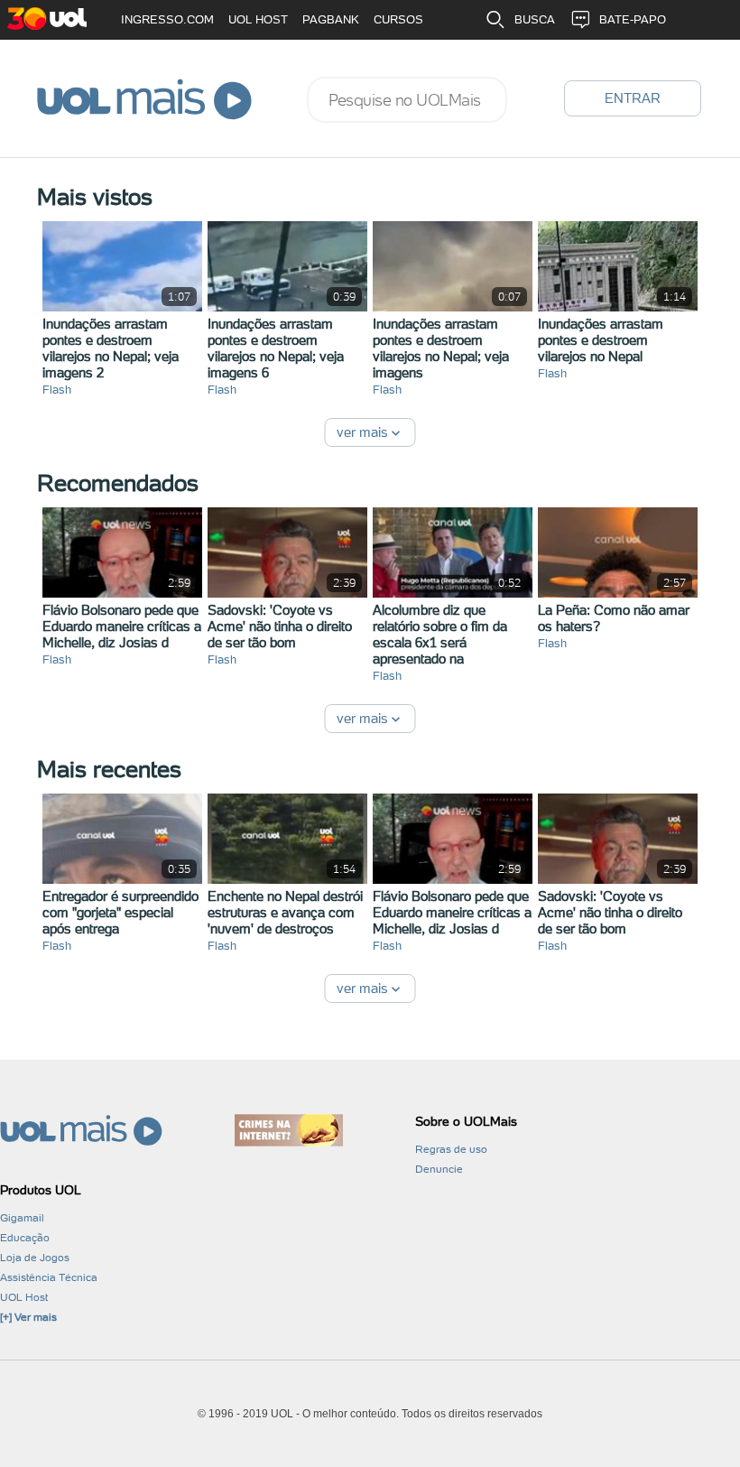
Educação (25, 1237)
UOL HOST (258, 19)
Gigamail (22, 1218)
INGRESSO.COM (167, 19)
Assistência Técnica (48, 1277)
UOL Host (24, 1297)
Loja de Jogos (34, 1257)
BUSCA (534, 19)
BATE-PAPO (632, 19)
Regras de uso (451, 1149)
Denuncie (439, 1169)
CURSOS (398, 19)
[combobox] (407, 100)
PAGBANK (330, 19)
